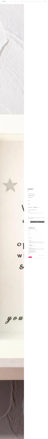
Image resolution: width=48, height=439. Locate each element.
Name (28, 200)
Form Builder (42, 255)
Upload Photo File (30, 207)
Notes (29, 211)
